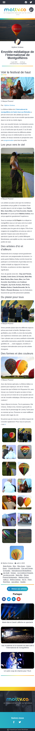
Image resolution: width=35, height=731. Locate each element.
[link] (17, 220)
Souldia (22, 582)
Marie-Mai (19, 575)
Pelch (30, 579)
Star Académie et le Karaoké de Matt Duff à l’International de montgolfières (17, 647)
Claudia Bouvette (14, 568)
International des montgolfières (18, 63)
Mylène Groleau (9, 105)
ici (5, 424)
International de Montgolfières (21, 570)
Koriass (13, 573)
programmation (9, 140)
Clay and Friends (27, 568)
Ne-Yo (24, 579)
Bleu (14, 566)
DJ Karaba (6, 570)
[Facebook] (26, 2)
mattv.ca (5, 579)
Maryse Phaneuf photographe (16, 576)
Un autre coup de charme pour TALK (17, 671)
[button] (4, 2)
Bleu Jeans (21, 566)
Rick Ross (6, 582)
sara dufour (15, 582)
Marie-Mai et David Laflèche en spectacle (17, 622)
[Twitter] (31, 2)
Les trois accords (8, 575)
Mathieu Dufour (24, 577)
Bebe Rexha (7, 566)
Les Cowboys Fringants (25, 573)
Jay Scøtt (6, 573)
